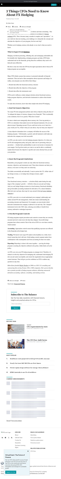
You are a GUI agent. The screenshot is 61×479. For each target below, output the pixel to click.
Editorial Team (18, 437)
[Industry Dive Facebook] (5, 437)
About (16, 435)
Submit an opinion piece (36, 440)
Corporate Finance (19, 284)
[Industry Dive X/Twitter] (8, 437)
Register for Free (10, 472)
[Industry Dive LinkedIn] (2, 437)
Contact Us (18, 440)
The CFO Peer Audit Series (37, 340)
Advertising (33, 435)
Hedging (26, 52)
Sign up (53, 4)
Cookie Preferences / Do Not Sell (35, 473)
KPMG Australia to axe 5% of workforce (23, 372)
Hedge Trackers (24, 265)
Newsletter (18, 443)
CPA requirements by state (37, 327)
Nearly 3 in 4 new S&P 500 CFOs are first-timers (25, 363)
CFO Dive (33, 451)
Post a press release (16, 420)
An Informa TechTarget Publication (30, 1)
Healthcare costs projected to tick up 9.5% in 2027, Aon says (30, 359)
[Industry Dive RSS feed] (11, 437)
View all (8, 420)
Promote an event (35, 443)
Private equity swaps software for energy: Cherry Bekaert (29, 368)
